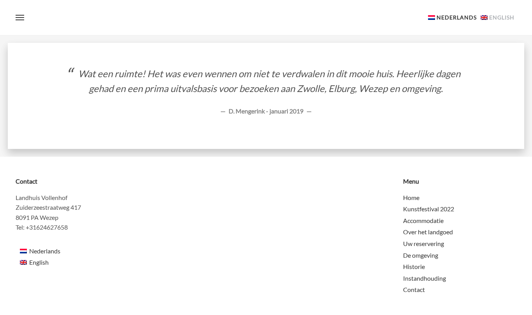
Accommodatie (423, 220)
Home (411, 197)
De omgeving (420, 255)
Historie (414, 266)
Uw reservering (423, 243)
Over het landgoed (428, 231)
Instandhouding (424, 278)
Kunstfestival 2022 (428, 208)
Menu (19, 17)
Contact (414, 289)
